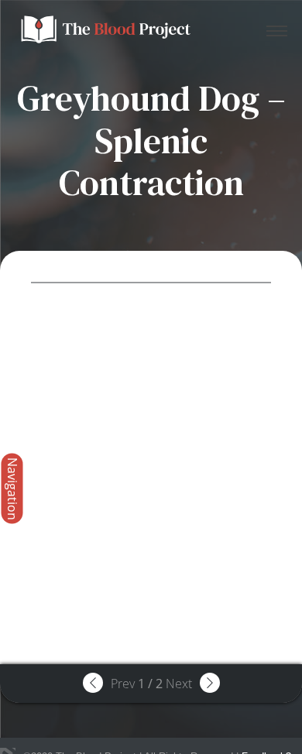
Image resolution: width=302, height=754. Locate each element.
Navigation (12, 488)
